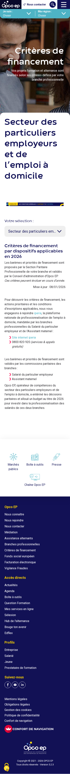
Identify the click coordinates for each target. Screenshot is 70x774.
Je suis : (8, 11)
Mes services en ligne (19, 609)
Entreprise (11, 650)
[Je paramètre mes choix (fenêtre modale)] (6, 767)
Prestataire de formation (20, 668)
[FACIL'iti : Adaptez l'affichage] (28, 729)
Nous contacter (14, 526)
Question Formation (17, 603)
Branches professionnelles (22, 544)
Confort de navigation (18, 721)
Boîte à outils (13, 597)
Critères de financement (20, 550)
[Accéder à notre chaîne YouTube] (15, 685)
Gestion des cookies (18, 710)
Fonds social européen (19, 556)
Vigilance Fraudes (16, 568)
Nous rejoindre (14, 520)
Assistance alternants (18, 538)
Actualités (11, 585)
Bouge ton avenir (15, 627)
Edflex (8, 633)
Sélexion (10, 615)
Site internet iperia (24, 337)
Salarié (8, 656)
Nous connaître (14, 514)
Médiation (11, 532)
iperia (37, 313)
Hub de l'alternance (16, 621)
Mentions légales (15, 699)
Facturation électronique (20, 562)
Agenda (9, 591)
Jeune (8, 662)
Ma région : (45, 11)
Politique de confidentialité (22, 715)
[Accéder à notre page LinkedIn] (22, 685)
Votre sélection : (19, 221)
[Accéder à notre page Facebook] (7, 685)
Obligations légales (17, 704)
